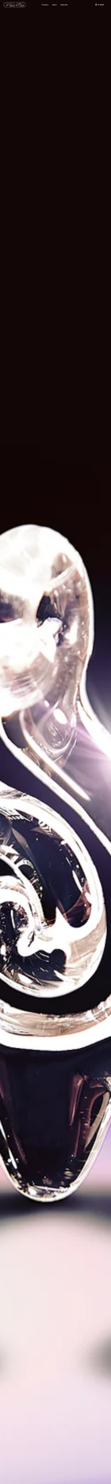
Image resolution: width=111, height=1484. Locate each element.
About (54, 5)
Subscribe (64, 5)
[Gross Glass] (14, 4)
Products (45, 5)
